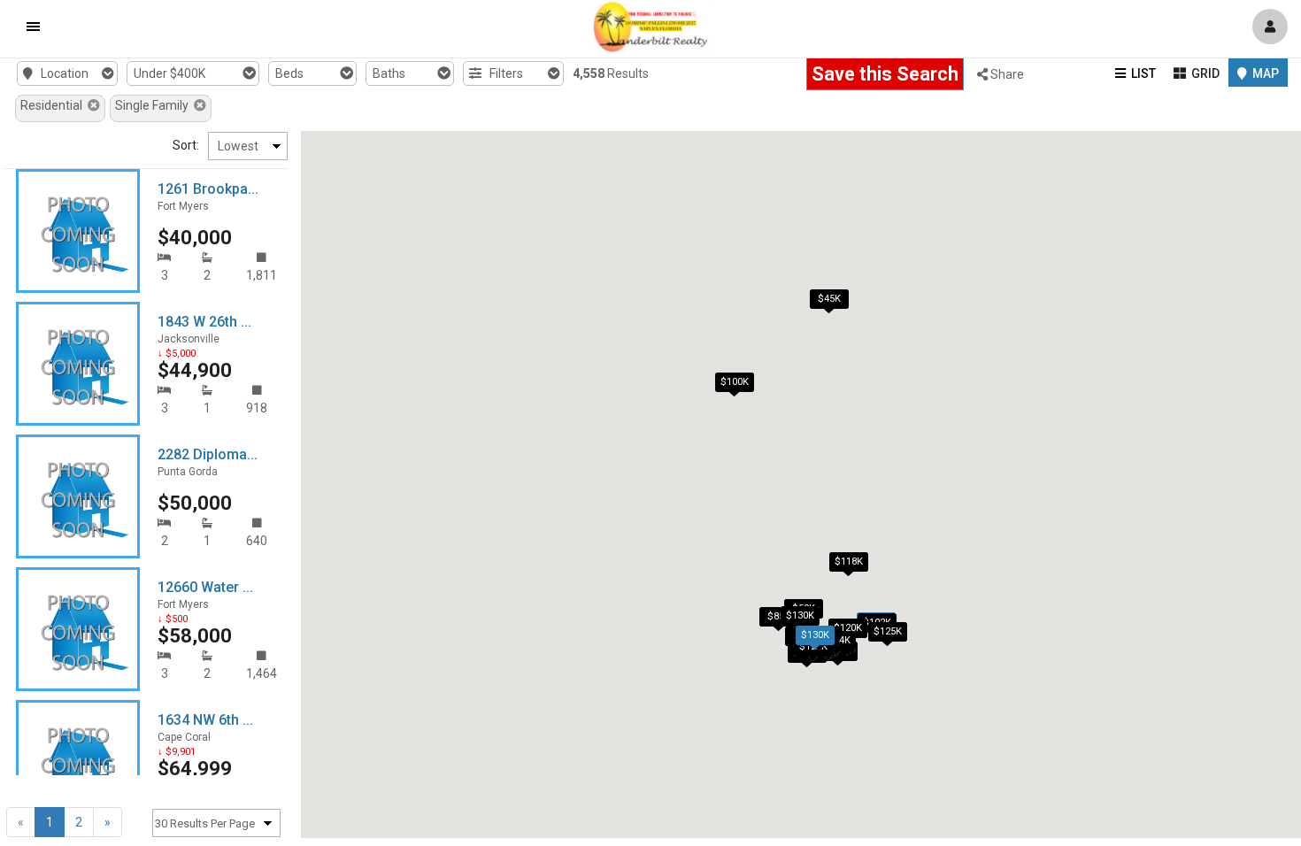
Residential (54, 105)
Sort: (186, 145)
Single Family (154, 105)
